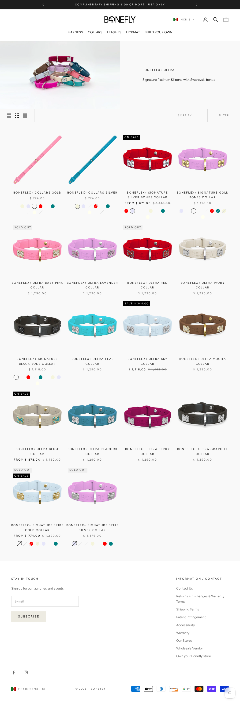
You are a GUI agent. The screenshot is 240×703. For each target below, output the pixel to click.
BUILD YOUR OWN (158, 32)
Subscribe (28, 616)
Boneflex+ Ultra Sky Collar (147, 361)
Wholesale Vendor (189, 648)
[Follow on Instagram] (25, 672)
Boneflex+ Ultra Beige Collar (37, 451)
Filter (223, 115)
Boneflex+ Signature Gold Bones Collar (203, 195)
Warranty (182, 633)
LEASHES (114, 32)
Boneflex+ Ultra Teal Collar (92, 361)
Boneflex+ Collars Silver (92, 192)
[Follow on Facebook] (13, 672)
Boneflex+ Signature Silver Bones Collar (147, 195)
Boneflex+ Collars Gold (37, 192)
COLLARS (95, 32)
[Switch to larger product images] (9, 115)
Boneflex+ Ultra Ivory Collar (202, 285)
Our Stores (184, 641)
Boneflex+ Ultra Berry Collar (147, 451)
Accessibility (185, 625)
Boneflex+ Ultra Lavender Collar (92, 285)
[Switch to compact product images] (25, 115)
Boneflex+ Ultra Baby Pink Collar (37, 285)
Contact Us (184, 588)
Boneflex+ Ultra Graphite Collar (202, 451)
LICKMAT (133, 32)
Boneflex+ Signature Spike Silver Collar (92, 528)
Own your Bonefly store (193, 656)
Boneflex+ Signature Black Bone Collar (37, 361)
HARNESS (75, 32)
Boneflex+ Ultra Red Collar (147, 285)
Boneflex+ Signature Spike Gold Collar (37, 528)
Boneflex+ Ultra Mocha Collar (202, 361)
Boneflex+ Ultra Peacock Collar (93, 451)
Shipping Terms (187, 609)
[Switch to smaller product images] (17, 115)
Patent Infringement (191, 617)
